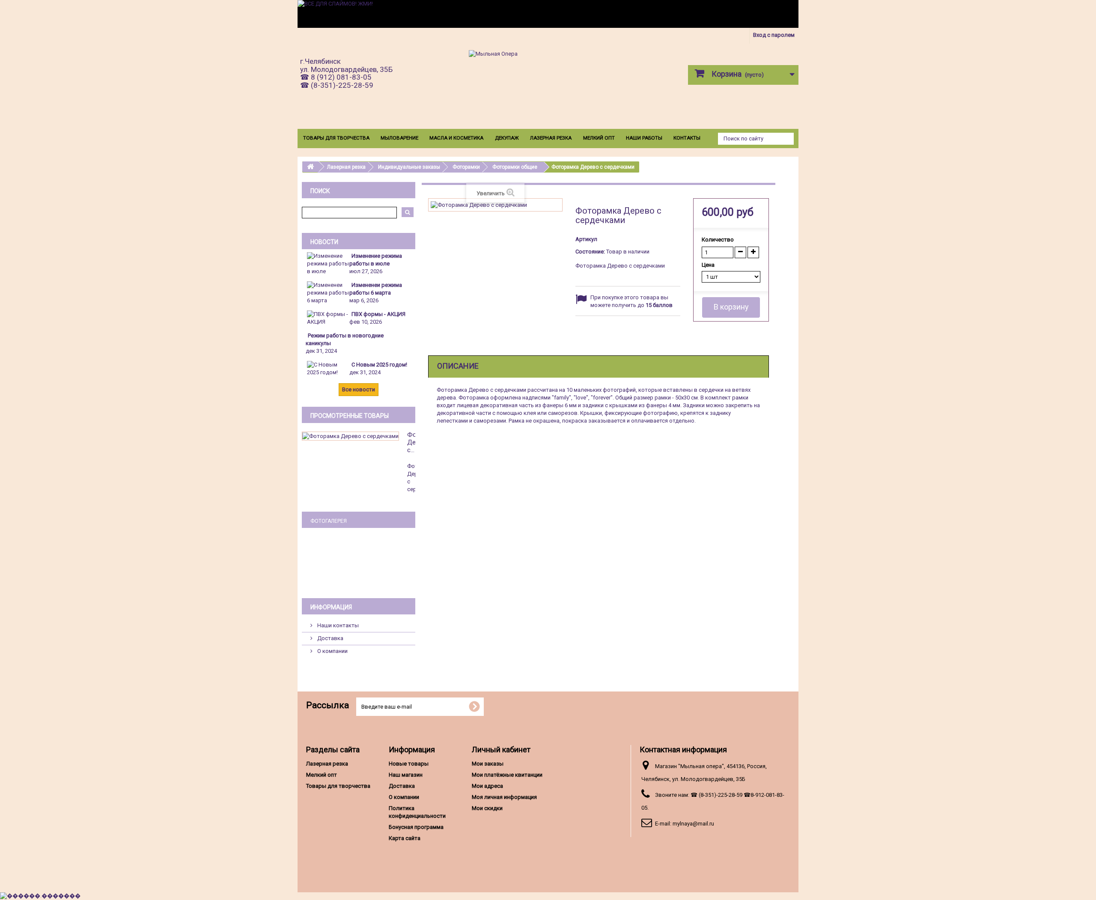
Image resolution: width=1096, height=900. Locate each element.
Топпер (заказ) (358, 562)
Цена (709, 265)
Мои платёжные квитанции (507, 775)
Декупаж (507, 138)
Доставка (329, 638)
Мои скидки (487, 808)
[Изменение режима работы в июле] (328, 263)
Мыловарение (399, 138)
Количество (718, 239)
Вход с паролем (774, 35)
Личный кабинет (501, 749)
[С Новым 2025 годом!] (328, 368)
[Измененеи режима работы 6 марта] (328, 292)
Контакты (686, 138)
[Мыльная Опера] (548, 84)
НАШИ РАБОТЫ (644, 138)
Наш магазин (406, 775)
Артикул (586, 239)
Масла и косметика (456, 138)
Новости (324, 241)
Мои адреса (487, 786)
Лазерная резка (551, 138)
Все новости (358, 389)
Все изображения (358, 577)
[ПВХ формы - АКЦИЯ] (328, 317)
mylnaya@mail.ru (693, 823)
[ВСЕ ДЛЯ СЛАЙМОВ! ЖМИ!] (548, 14)
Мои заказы (487, 763)
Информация (331, 607)
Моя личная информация (504, 797)
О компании (332, 651)
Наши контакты (337, 625)
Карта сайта (404, 838)
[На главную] (310, 166)
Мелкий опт (599, 138)
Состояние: (590, 251)
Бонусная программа (416, 827)
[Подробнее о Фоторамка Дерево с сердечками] (350, 436)
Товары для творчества (336, 138)
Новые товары (409, 763)
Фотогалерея (328, 521)
